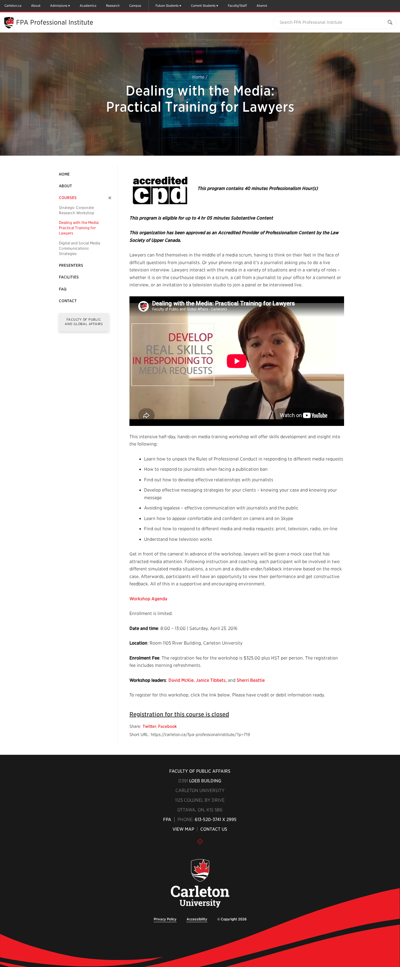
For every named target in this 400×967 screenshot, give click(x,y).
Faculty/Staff (237, 6)
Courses (68, 198)
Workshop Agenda (148, 598)
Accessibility (197, 919)
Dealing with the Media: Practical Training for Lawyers (79, 227)
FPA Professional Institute (54, 22)
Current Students (203, 6)
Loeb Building (205, 781)
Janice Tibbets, (211, 680)
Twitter (149, 726)
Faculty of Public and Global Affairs (84, 321)
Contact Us (213, 829)
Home (198, 77)
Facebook (167, 726)
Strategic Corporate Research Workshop (76, 210)
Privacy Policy (165, 919)
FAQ (62, 289)
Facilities (69, 277)
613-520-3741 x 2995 (216, 819)
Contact (68, 301)
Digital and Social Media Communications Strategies (79, 248)
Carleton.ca (12, 6)
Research (112, 6)
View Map (183, 829)
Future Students (167, 6)
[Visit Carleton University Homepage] (200, 883)
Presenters (71, 265)
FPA (167, 819)
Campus (135, 6)
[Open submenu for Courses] (109, 198)
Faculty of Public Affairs (199, 771)
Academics (88, 6)
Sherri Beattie (251, 680)
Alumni (262, 6)
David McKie (181, 680)
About (35, 6)
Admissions (58, 6)
